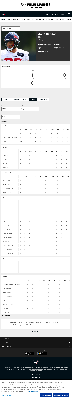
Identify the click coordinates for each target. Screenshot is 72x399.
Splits (33, 99)
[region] (36, 389)
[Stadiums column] (12, 280)
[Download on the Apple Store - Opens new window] (29, 353)
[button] (36, 331)
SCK (41, 129)
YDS (68, 129)
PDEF (52, 129)
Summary (7, 99)
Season (22, 105)
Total (26, 129)
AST (36, 129)
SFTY (47, 129)
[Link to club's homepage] (4, 13)
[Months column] (10, 151)
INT (58, 129)
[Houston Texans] (36, 362)
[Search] (66, 14)
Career (16, 99)
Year (3, 105)
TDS (63, 129)
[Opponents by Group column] (10, 176)
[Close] (69, 382)
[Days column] (10, 130)
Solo (31, 129)
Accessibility (36, 377)
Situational (43, 99)
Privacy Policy (36, 374)
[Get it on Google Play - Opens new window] (42, 354)
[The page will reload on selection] (11, 28)
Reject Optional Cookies (61, 395)
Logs (24, 99)
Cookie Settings (6, 395)
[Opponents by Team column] (10, 202)
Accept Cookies (46, 395)
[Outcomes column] (10, 263)
